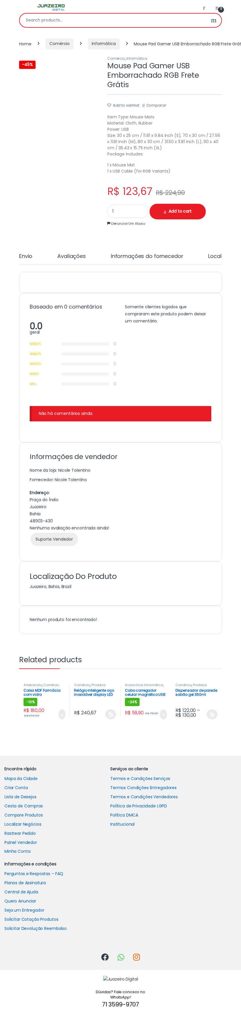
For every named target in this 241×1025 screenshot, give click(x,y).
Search (213, 20)
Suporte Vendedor (54, 539)
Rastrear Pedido (20, 833)
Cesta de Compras (23, 806)
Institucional (122, 824)
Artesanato (33, 685)
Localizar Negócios (22, 824)
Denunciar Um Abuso (127, 223)
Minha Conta (17, 851)
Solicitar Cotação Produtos (31, 919)
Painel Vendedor (20, 842)
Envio (25, 257)
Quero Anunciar (20, 901)
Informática (104, 44)
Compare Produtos (23, 815)
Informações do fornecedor (147, 257)
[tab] (25, 259)
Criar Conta (16, 788)
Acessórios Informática (144, 685)
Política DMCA (124, 815)
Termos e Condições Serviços (140, 778)
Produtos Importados (90, 687)
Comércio (59, 44)
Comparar (156, 105)
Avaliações (71, 257)
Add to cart (180, 211)
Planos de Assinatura (25, 883)
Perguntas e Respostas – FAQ (33, 874)
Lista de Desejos (20, 797)
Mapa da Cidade (21, 778)
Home (25, 44)
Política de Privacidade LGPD (138, 806)
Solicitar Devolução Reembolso (35, 928)
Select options (108, 714)
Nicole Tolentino (71, 480)
